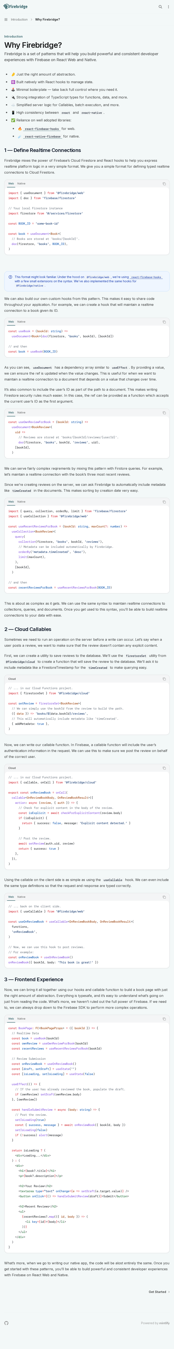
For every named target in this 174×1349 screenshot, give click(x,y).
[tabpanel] (87, 220)
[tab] (11, 183)
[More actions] (168, 7)
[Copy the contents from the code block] (164, 184)
